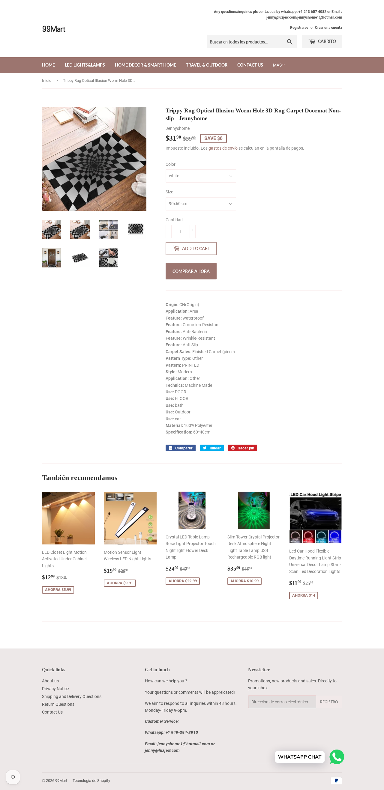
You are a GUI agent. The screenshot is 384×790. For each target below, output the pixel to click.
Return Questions (58, 704)
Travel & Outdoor (206, 64)
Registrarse (299, 27)
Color (171, 164)
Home (48, 64)
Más (277, 65)
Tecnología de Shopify (91, 780)
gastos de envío (223, 148)
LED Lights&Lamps (85, 64)
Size (169, 191)
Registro (329, 702)
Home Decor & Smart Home (145, 64)
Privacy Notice (55, 688)
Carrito (326, 41)
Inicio (46, 80)
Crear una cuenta (328, 27)
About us (50, 680)
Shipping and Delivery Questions (71, 696)
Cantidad (174, 219)
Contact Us (250, 64)
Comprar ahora (191, 271)
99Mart (61, 780)
